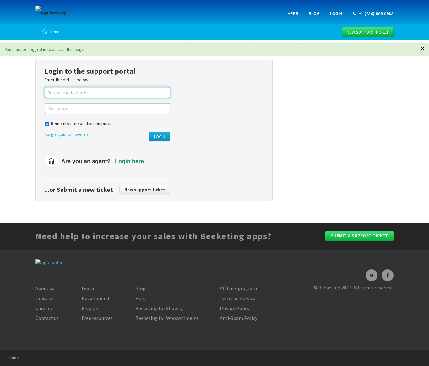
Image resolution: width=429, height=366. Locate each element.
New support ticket (367, 32)
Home (54, 32)
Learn (88, 288)
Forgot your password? (67, 134)
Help (140, 298)
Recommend (95, 298)
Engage (90, 308)
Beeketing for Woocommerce (167, 318)
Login (336, 13)
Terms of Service (237, 298)
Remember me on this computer (81, 123)
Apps (293, 13)
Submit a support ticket (359, 236)
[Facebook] (388, 275)
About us (44, 288)
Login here (129, 161)
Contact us (47, 318)
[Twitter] (371, 275)
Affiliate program (238, 288)
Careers (43, 308)
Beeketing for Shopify (158, 308)
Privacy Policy (234, 308)
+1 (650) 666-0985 (376, 13)
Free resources (97, 318)
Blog (314, 13)
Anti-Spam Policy (238, 318)
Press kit (44, 298)
